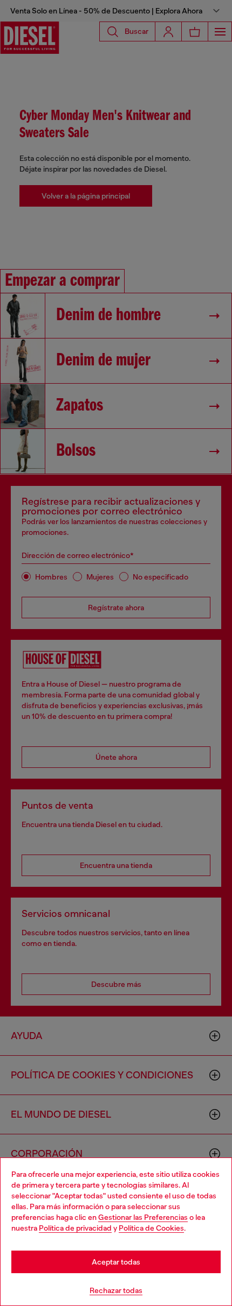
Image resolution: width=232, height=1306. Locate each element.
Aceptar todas (116, 1262)
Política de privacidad (75, 1228)
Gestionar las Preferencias (143, 1217)
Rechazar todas (116, 1290)
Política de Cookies (151, 1228)
